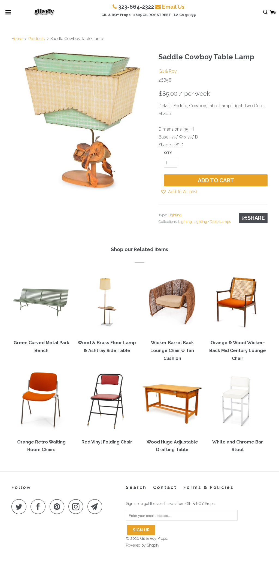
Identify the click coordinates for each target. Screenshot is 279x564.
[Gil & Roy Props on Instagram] (77, 506)
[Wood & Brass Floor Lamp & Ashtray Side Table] (107, 303)
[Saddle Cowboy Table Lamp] (82, 120)
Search (136, 487)
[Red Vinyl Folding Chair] (107, 402)
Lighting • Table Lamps (212, 222)
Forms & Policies (208, 487)
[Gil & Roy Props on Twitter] (20, 506)
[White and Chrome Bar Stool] (238, 402)
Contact (165, 487)
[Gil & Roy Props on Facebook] (39, 506)
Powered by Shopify (142, 545)
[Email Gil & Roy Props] (96, 506)
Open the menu (8, 14)
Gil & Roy (168, 71)
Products (36, 38)
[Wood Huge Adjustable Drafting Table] (172, 402)
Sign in (259, 12)
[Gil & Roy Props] (44, 12)
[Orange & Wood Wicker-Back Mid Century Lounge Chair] (238, 303)
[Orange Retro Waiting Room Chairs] (41, 402)
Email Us (173, 7)
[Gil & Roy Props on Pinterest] (58, 506)
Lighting (174, 215)
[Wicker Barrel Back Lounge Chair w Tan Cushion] (172, 303)
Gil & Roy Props (153, 538)
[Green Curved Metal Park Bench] (41, 303)
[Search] (265, 12)
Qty (168, 153)
